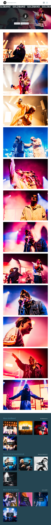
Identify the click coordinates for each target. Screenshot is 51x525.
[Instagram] (44, 2)
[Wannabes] (5, 2)
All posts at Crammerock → (43, 454)
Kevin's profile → (45, 490)
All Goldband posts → (44, 418)
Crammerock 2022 (24, 23)
